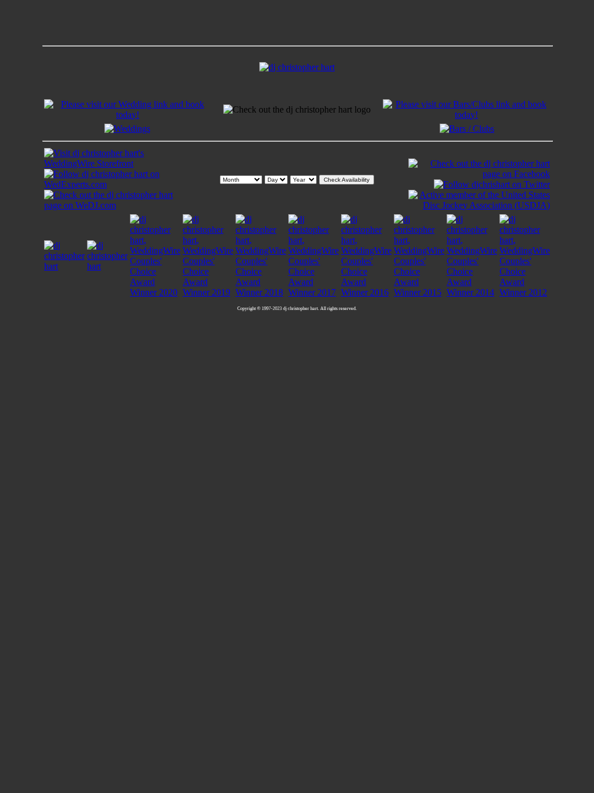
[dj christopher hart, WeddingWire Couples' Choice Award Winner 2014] (472, 292)
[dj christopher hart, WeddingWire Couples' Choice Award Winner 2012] (524, 292)
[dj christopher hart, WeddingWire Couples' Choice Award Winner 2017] (313, 292)
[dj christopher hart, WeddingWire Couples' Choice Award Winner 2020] (155, 292)
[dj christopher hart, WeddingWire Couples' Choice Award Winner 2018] (261, 292)
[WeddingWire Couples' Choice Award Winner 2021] (107, 266)
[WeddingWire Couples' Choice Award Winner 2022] (64, 266)
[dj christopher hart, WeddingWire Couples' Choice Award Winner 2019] (208, 292)
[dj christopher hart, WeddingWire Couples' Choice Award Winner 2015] (419, 292)
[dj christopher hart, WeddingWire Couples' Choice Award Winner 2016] (366, 292)
